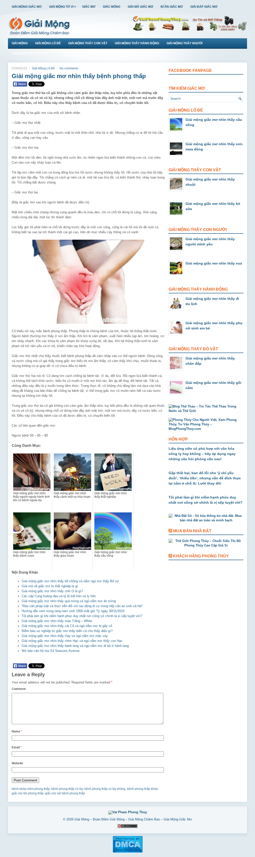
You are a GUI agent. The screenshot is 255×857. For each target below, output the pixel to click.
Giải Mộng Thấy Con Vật (87, 43)
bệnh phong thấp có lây (67, 789)
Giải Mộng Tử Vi (62, 6)
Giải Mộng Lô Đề (48, 43)
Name (17, 731)
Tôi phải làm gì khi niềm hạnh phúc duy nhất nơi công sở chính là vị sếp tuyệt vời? (82, 616)
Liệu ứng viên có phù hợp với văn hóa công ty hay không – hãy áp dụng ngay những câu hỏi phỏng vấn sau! (202, 454)
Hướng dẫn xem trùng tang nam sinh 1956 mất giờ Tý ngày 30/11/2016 (73, 611)
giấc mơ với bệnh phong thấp (65, 793)
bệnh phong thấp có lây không (105, 789)
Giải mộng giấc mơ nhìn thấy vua (214, 263)
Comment (19, 689)
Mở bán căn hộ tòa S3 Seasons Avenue (50, 651)
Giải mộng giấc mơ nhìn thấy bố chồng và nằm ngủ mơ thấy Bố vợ (70, 581)
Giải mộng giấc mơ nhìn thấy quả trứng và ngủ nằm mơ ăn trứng (69, 601)
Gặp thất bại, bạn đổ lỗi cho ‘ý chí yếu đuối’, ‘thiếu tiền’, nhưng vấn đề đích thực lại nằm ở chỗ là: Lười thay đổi (205, 478)
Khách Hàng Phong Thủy (201, 556)
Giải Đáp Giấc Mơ (203, 6)
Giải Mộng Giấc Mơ (27, 6)
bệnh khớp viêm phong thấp (31, 789)
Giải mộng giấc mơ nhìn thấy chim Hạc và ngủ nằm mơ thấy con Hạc (72, 641)
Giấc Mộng (111, 6)
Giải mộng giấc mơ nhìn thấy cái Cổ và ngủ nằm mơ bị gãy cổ (67, 626)
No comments (69, 68)
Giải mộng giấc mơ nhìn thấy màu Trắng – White (57, 621)
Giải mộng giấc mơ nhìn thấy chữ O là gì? (52, 591)
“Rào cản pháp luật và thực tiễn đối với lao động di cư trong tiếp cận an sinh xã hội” (82, 606)
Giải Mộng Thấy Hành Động (137, 43)
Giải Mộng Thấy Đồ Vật (30, 53)
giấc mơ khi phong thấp (28, 793)
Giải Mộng (20, 43)
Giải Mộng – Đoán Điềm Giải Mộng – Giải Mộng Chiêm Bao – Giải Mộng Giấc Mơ (133, 819)
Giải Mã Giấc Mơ (140, 6)
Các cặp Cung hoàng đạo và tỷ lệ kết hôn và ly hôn (59, 596)
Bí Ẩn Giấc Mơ (172, 6)
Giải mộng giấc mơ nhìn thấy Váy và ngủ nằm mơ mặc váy (65, 636)
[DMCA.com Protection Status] (128, 851)
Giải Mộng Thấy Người (184, 43)
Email (17, 747)
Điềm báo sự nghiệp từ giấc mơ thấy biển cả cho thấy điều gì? (67, 631)
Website (17, 763)
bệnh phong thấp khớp (142, 789)
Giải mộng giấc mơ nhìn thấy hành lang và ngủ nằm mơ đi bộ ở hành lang (75, 646)
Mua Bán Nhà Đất (192, 531)
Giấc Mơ (88, 6)
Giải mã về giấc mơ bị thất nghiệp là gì (50, 586)
